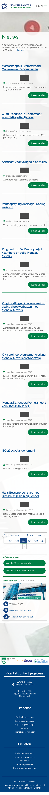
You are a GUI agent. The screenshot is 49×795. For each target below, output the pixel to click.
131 (29, 540)
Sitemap (37, 788)
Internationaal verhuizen (24, 732)
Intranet (11, 788)
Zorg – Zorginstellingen (24, 724)
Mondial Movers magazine (18, 563)
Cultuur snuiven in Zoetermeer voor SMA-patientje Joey (21, 115)
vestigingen (19, 50)
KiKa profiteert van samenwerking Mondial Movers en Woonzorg (24, 356)
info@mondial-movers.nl (21, 610)
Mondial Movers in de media (19, 570)
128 (11, 540)
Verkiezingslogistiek (24, 764)
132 (36, 540)
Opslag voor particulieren (24, 768)
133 (42, 540)
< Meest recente (34, 535)
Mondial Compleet (24, 788)
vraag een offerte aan (22, 616)
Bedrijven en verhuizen (24, 721)
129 (17, 540)
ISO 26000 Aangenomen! (18, 450)
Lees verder (38, 95)
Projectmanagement (24, 753)
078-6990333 (26, 682)
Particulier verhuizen (24, 717)
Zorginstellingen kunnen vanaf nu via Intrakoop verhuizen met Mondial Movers (23, 307)
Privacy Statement (35, 785)
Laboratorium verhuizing (24, 757)
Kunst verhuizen (25, 761)
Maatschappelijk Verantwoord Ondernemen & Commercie (21, 67)
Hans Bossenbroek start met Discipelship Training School (20, 494)
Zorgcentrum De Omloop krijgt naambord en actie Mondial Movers (22, 253)
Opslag (24, 728)
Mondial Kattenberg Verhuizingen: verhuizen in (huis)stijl (24, 404)
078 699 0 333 (16, 604)
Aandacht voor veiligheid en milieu (24, 162)
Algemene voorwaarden (15, 785)
